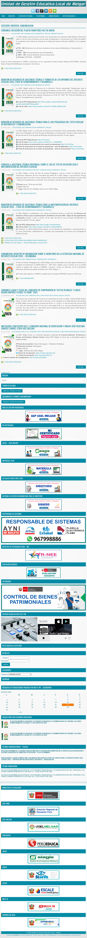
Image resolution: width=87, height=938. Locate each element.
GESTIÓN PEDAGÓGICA (69, 16)
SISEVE (4, 867)
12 (32, 702)
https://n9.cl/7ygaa (76, 146)
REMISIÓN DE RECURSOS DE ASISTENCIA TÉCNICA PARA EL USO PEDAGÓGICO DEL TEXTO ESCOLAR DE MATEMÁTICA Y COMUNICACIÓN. (42, 123)
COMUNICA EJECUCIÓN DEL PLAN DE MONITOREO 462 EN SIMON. (28, 30)
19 (32, 705)
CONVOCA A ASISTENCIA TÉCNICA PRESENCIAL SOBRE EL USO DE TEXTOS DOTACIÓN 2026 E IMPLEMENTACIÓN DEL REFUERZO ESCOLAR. (39, 165)
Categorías (4, 674)
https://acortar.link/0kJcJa (43, 355)
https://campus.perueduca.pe (45, 353)
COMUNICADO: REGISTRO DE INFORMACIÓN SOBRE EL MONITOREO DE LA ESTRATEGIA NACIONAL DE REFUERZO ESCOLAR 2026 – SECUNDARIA (42, 255)
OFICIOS (47, 33)
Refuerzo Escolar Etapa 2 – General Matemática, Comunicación (26, 243)
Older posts (5, 373)
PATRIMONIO (6, 581)
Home (3, 16)
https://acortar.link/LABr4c (38, 357)
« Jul (20, 712)
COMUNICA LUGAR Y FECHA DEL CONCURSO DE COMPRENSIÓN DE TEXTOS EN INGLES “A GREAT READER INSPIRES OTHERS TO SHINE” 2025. (41, 291)
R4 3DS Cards (37, 935)
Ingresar (5, 664)
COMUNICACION (29, 33)
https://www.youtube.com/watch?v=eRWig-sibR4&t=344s (47, 106)
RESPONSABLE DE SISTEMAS (11, 514)
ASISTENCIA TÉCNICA (32, 170)
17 (7, 705)
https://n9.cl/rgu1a (44, 140)
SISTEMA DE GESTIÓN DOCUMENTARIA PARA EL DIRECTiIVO (22, 496)
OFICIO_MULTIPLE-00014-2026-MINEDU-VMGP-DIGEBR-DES (26, 240)
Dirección (12, 16)
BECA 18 (5, 899)
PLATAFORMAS (41, 16)
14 (56, 702)
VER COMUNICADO (27, 278)
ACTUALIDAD (15, 33)
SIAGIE (4, 851)
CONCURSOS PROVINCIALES (69, 331)
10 (7, 702)
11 (19, 702)
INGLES (61, 295)
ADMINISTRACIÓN (54, 16)
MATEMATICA (39, 33)
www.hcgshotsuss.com (67, 935)
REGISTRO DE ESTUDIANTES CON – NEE (15, 546)
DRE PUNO (6, 803)
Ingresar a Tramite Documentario (13, 402)
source (79, 935)
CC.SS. (27, 331)
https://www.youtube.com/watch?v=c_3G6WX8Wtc (45, 142)
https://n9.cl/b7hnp (67, 144)
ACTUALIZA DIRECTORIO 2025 (12, 478)
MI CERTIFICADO (7, 425)
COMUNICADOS (42, 259)
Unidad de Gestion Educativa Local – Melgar (46, 932)
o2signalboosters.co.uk (54, 935)
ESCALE (4, 883)
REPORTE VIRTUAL (57, 33)
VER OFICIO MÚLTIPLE (13, 68)
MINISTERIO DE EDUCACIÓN (11, 787)
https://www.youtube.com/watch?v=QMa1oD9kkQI (45, 227)
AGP (22, 33)
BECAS (31, 20)
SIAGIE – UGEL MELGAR (10, 443)
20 (44, 705)
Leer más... (80, 73)
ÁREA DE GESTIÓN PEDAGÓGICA (13, 407)
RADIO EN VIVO (6, 20)
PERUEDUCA (6, 835)
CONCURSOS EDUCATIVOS (49, 295)
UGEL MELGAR (7, 819)
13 (44, 702)
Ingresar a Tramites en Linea (12, 391)
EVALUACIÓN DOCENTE (19, 20)
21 (56, 705)
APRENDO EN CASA (8, 915)
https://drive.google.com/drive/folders (48, 224)
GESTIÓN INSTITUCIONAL (26, 16)
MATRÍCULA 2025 (8, 460)
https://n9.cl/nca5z (78, 149)
